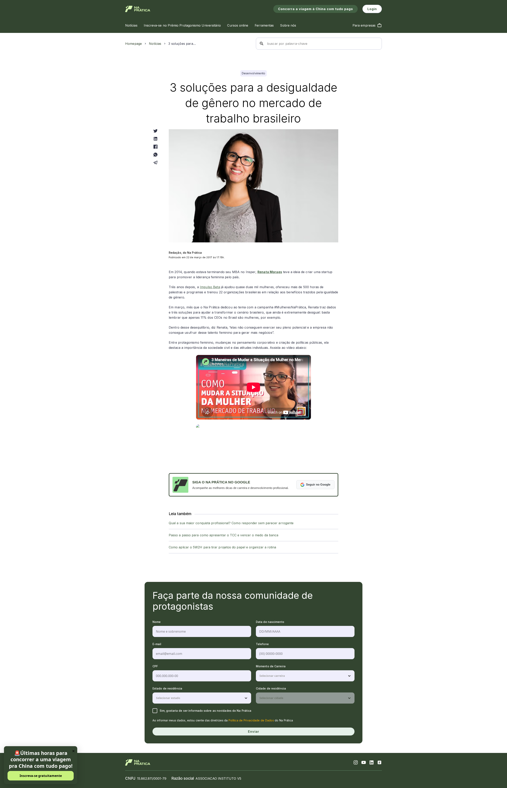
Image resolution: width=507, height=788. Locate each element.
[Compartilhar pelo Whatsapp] (155, 154)
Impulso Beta (210, 287)
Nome (156, 622)
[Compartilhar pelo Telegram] (155, 162)
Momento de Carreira (271, 666)
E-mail (156, 644)
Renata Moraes (269, 272)
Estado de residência (167, 688)
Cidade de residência (271, 688)
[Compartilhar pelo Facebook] (155, 146)
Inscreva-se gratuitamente (41, 776)
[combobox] (259, 675)
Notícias (155, 44)
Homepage (133, 44)
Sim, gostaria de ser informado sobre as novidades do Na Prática (205, 710)
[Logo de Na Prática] (137, 9)
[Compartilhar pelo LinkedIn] (155, 138)
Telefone (262, 644)
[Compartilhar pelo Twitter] (155, 130)
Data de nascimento (270, 622)
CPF (155, 666)
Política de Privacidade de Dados (251, 720)
